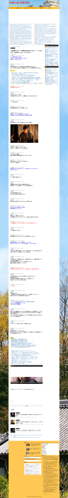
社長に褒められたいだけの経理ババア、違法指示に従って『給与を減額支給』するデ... (21, 31)
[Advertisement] (34, 15)
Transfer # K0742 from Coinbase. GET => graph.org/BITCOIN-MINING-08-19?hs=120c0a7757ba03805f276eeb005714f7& (50, 477)
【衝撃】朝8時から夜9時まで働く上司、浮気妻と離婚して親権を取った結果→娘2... (21, 38)
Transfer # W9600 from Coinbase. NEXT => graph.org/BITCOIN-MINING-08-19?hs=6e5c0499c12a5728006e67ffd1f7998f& (49, 491)
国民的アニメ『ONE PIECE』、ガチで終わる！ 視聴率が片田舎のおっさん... (44, 41)
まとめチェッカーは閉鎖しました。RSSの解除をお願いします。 (19, 44)
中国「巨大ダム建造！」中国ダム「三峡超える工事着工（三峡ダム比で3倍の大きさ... (45, 37)
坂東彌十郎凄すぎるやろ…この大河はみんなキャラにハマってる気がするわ (23, 345)
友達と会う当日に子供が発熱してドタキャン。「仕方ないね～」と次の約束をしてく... (21, 37)
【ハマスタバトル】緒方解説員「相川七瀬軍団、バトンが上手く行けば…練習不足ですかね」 (32, 466)
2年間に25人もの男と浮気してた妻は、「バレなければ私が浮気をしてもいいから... (21, 26)
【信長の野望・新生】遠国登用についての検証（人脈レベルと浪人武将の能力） (35, 453)
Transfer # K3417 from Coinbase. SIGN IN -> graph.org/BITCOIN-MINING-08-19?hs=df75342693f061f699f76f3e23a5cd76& (50, 482)
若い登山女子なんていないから (39, 43)
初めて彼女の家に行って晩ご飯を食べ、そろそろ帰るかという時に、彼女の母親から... (46, 32)
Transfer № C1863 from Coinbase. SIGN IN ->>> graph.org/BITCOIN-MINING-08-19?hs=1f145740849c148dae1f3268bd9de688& (50, 459)
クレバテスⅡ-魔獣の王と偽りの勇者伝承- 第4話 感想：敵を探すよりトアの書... (45, 44)
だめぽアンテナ (44, 451)
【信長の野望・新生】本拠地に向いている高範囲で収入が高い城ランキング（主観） (35, 445)
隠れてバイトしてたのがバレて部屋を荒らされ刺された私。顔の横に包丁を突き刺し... (21, 34)
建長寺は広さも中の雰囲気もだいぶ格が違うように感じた (20, 344)
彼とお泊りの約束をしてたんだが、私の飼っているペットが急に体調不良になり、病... (21, 43)
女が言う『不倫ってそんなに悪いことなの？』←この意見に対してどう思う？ (20, 40)
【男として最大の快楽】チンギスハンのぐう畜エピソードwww (35, 449)
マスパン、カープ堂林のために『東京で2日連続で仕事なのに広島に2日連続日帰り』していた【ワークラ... (32, 473)
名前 (11, 401)
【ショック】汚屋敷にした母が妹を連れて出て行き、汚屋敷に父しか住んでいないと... (21, 42)
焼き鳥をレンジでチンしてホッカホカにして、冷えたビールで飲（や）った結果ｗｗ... (46, 42)
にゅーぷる (43, 449)
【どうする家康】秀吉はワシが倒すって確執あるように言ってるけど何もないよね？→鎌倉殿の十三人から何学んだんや (50, 475)
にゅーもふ (43, 450)
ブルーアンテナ (44, 454)
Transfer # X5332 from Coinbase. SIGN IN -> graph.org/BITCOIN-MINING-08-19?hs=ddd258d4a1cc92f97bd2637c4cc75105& (50, 463)
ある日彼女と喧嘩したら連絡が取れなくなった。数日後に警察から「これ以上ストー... (46, 25)
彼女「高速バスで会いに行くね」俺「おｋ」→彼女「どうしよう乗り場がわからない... (46, 28)
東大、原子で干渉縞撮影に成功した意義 (40, 35)
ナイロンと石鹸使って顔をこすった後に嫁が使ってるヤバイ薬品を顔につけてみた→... (21, 28)
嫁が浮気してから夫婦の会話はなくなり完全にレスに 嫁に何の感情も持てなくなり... (21, 25)
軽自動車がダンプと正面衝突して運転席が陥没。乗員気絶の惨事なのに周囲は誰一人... (21, 35)
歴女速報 (43, 446)
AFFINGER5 (39, 496)
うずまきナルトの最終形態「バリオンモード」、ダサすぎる (42, 40)
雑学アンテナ (44, 447)
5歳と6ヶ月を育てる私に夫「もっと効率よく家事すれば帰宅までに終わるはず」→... (45, 31)
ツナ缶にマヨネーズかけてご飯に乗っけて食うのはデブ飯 (18, 29)
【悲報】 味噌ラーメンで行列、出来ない (40, 34)
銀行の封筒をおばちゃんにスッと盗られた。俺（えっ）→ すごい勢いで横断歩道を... (45, 26)
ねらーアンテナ (44, 448)
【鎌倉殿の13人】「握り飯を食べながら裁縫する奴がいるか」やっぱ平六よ (28, 430)
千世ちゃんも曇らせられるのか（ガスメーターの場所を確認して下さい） (23, 346)
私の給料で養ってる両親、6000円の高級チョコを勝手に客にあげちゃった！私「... (21, 33)
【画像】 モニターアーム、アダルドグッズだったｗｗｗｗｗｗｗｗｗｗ (44, 38)
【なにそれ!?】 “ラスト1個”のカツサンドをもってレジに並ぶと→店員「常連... (45, 33)
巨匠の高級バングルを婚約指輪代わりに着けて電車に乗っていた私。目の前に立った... (21, 32)
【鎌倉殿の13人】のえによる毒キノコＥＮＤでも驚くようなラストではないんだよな (26, 437)
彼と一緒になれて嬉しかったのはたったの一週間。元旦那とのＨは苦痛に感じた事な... (21, 27)
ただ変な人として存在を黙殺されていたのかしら (41, 27)
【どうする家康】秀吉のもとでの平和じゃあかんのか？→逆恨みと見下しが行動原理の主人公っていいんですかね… (50, 480)
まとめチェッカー (44, 445)
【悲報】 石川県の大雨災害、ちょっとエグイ (31, 470)
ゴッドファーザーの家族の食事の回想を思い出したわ (20, 347)
